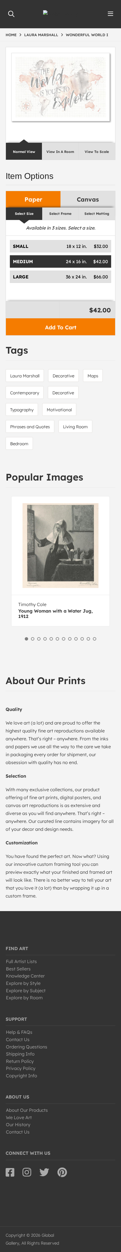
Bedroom (19, 443)
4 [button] (45, 639)
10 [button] (82, 639)
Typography (21, 409)
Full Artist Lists (21, 961)
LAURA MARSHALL (41, 35)
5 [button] (51, 639)
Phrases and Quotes (30, 426)
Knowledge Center (25, 976)
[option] (60, 561)
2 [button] (32, 639)
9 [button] (76, 639)
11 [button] (88, 639)
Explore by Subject (26, 990)
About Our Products (27, 1110)
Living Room (75, 426)
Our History (18, 1124)
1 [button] (26, 639)
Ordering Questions (26, 1047)
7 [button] (63, 639)
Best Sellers (18, 969)
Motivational (59, 409)
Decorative (63, 376)
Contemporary (24, 392)
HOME (11, 35)
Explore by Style (23, 983)
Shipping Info (20, 1054)
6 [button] (57, 639)
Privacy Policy (20, 1068)
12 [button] (94, 639)
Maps (93, 376)
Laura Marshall (24, 376)
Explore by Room (24, 997)
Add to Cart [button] (60, 327)
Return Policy (20, 1061)
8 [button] (69, 639)
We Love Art (19, 1117)
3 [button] (39, 639)
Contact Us (18, 1039)
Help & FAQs (19, 1032)
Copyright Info (21, 1075)
